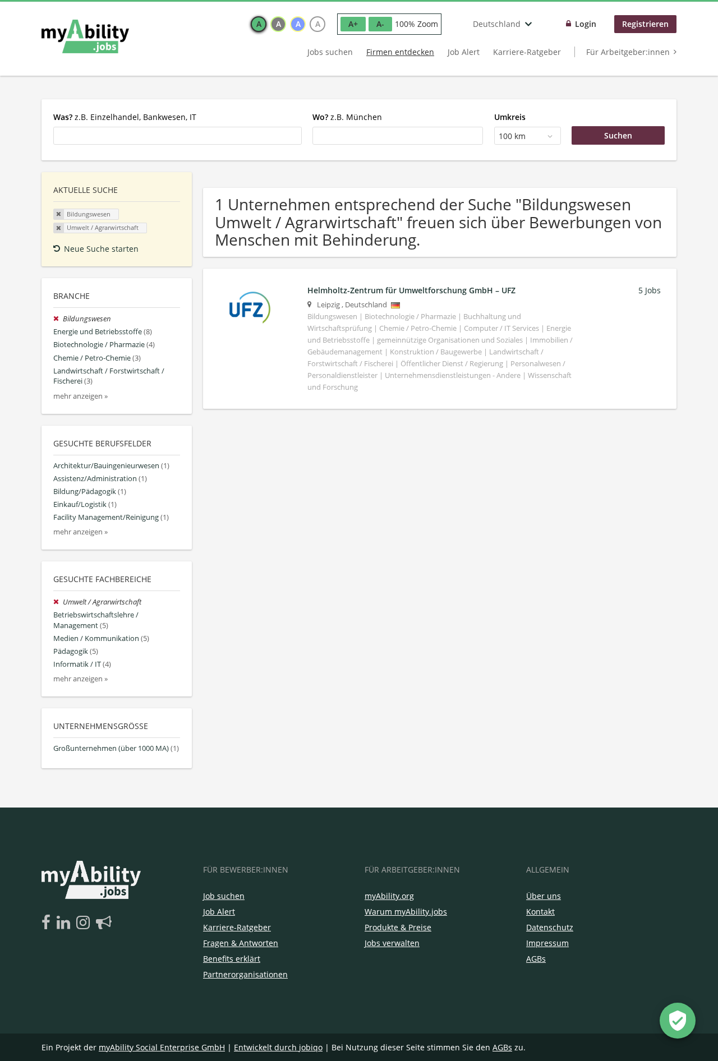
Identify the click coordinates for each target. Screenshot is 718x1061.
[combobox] (177, 136)
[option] (258, 24)
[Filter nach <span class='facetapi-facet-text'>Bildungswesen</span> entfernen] (59, 214)
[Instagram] (85, 923)
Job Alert (464, 52)
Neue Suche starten (101, 248)
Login (585, 24)
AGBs (536, 958)
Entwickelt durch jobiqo (278, 1047)
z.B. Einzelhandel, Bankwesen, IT (124, 117)
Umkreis (510, 117)
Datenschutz (549, 927)
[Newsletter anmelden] (104, 923)
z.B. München (347, 117)
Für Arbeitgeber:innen (628, 52)
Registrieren (645, 24)
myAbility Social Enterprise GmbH (162, 1047)
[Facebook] (48, 923)
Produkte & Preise (398, 927)
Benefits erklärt (231, 958)
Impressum (547, 943)
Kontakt (540, 911)
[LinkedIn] (65, 923)
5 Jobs (649, 290)
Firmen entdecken (400, 52)
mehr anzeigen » (80, 396)
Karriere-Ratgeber (527, 52)
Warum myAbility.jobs (406, 911)
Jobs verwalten (392, 943)
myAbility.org (389, 896)
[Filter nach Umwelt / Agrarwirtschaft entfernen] (58, 602)
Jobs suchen (330, 52)
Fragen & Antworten (240, 943)
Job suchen (224, 896)
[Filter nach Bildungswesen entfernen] (58, 319)
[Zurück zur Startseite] (85, 36)
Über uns (543, 896)
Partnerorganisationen (245, 974)
